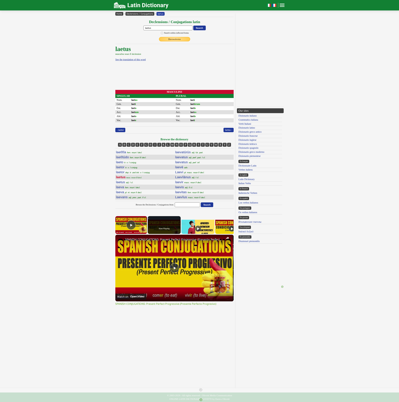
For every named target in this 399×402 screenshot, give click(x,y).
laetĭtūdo (131, 157)
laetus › (228, 130)
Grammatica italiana (248, 119)
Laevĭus (190, 197)
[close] (200, 389)
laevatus (190, 157)
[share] (227, 238)
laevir (188, 182)
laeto (126, 162)
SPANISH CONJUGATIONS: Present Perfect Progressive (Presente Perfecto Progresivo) (174, 239)
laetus (160, 13)
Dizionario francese (248, 136)
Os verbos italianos (247, 212)
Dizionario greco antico (250, 131)
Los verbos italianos (248, 202)
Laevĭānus (187, 177)
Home (119, 13)
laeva (128, 187)
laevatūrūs (189, 152)
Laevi (189, 172)
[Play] (198, 229)
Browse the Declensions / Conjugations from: (155, 204)
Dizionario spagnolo (248, 148)
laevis (184, 187)
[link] (120, 240)
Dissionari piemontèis (249, 241)
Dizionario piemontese (249, 156)
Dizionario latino (246, 127)
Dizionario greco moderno (251, 152)
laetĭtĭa (129, 152)
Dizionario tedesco (247, 144)
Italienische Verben (247, 193)
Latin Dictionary (246, 179)
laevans (131, 197)
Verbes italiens (245, 169)
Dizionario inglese (247, 140)
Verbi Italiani (244, 124)
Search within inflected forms (176, 33)
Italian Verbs (244, 183)
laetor (127, 167)
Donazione (174, 39)
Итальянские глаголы (249, 222)
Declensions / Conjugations (140, 13)
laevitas (189, 192)
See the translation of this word (130, 59)
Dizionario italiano (247, 115)
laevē (181, 167)
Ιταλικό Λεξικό (245, 231)
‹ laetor (120, 130)
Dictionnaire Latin (247, 165)
